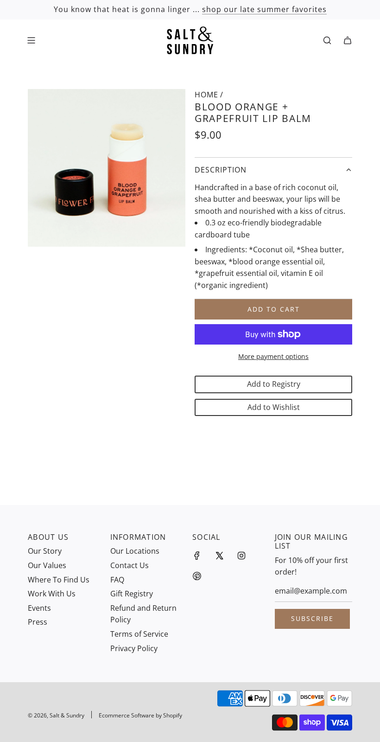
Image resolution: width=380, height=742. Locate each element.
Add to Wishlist (273, 407)
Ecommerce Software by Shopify (140, 715)
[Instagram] (241, 555)
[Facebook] (197, 555)
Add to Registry (273, 384)
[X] (219, 555)
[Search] (327, 40)
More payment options (273, 356)
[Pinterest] (197, 576)
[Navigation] (31, 40)
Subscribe (312, 618)
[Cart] (347, 40)
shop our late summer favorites (264, 9)
